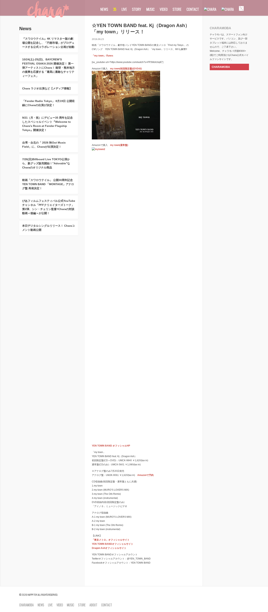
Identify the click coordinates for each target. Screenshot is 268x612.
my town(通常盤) (119, 145)
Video (164, 9)
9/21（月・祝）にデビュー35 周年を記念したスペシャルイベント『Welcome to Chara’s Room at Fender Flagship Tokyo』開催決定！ (47, 124)
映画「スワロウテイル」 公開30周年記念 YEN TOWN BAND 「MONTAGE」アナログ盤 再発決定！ (48, 184)
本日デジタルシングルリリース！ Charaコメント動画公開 (48, 227)
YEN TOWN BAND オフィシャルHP (111, 445)
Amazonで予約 (145, 475)
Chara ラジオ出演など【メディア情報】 (47, 88)
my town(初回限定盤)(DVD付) (126, 68)
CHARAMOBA (221, 66)
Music (150, 9)
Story (136, 9)
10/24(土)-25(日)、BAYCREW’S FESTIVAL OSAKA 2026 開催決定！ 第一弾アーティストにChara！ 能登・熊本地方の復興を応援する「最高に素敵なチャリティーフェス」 (48, 67)
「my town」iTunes (102, 55)
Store (177, 9)
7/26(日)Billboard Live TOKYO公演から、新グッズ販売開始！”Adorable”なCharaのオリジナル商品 (46, 163)
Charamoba (26, 605)
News (104, 9)
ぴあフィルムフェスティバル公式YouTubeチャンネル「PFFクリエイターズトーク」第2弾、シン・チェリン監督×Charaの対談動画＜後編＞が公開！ (48, 207)
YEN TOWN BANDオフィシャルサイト (112, 544)
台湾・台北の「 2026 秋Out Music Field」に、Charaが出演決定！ (44, 144)
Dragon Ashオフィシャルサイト (109, 548)
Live (124, 9)
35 (114, 9)
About (93, 605)
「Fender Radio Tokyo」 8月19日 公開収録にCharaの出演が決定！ (48, 103)
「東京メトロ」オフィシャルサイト (110, 539)
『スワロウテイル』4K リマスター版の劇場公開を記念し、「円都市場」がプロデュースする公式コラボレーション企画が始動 (48, 42)
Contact (193, 9)
